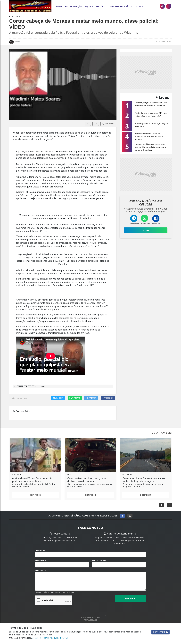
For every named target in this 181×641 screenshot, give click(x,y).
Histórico (102, 6)
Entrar (146, 230)
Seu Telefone (99, 560)
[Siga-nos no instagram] (162, 6)
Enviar (129, 598)
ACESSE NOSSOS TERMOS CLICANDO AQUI (50, 638)
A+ (95, 123)
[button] (169, 505)
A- (88, 123)
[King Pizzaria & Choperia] (146, 72)
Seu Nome (40, 550)
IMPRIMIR (109, 123)
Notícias (136, 6)
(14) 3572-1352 (54, 537)
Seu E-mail (40, 560)
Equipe (89, 6)
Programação (73, 6)
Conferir (35, 495)
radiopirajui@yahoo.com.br (63, 540)
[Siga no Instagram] (129, 516)
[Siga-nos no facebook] (168, 6)
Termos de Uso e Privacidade (91, 618)
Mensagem (40, 570)
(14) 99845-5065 (70, 537)
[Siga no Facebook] (122, 516)
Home (59, 6)
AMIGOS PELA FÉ (119, 6)
